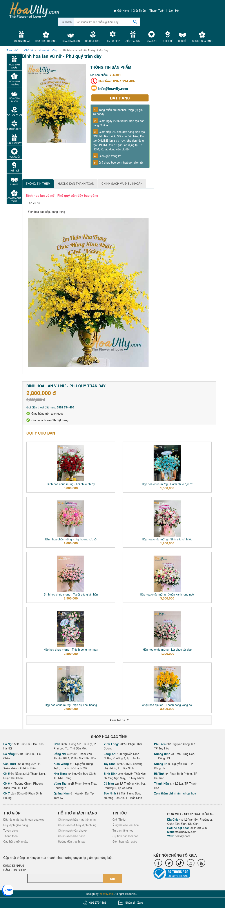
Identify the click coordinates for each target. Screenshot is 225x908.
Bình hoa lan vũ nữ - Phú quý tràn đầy (85, 50)
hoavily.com (182, 836)
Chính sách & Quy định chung (77, 825)
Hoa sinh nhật (21, 41)
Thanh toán (156, 10)
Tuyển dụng (10, 830)
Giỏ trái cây (132, 41)
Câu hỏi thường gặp (15, 841)
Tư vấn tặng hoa (122, 830)
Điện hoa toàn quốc (124, 841)
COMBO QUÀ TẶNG (202, 41)
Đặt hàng (120, 98)
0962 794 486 (124, 81)
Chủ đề (182, 41)
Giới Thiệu (139, 10)
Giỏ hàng (122, 10)
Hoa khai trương (45, 41)
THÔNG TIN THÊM (38, 183)
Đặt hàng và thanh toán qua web (23, 819)
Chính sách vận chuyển (73, 830)
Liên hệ (174, 10)
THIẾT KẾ (168, 41)
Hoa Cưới (151, 41)
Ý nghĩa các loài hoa (125, 825)
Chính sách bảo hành (71, 836)
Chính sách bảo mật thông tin (77, 819)
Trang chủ (12, 50)
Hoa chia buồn (71, 41)
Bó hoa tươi (92, 41)
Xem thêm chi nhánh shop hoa (175, 793)
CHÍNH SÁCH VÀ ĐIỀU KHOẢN (122, 183)
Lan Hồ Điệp (113, 41)
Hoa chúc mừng (48, 50)
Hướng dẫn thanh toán (72, 841)
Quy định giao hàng (15, 825)
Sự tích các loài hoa (125, 836)
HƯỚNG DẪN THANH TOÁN (76, 183)
